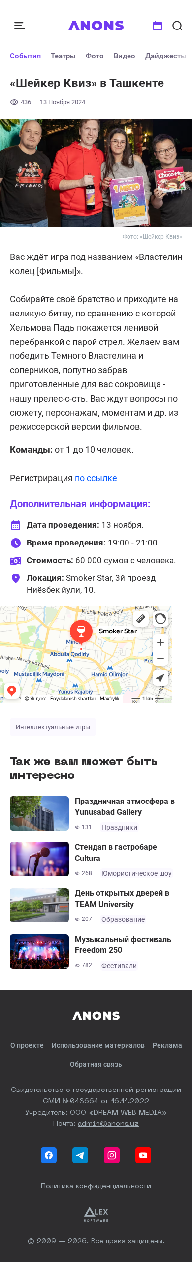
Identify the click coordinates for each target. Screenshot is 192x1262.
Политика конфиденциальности (96, 1186)
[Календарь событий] (157, 25)
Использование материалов (98, 1045)
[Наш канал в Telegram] (80, 1155)
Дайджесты (166, 56)
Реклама (167, 1045)
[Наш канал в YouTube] (143, 1155)
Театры (63, 56)
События (25, 56)
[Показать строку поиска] (177, 25)
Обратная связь (96, 1064)
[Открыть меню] (21, 25)
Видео (124, 56)
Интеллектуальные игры (53, 727)
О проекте (27, 1045)
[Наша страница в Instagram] (112, 1155)
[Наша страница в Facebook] (49, 1155)
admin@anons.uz (108, 1123)
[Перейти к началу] (96, 25)
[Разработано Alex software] (96, 1214)
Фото (95, 56)
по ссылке (96, 478)
